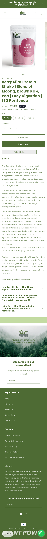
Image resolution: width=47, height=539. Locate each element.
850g (6, 118)
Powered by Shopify (31, 529)
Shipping (16, 109)
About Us (9, 410)
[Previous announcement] (4, 4)
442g (28, 118)
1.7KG (17, 118)
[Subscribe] (37, 380)
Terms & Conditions (14, 441)
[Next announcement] (42, 4)
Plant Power (19, 529)
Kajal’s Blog (10, 415)
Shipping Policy (11, 452)
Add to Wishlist (19, 152)
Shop (7, 399)
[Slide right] (28, 74)
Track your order (12, 435)
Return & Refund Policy (15, 457)
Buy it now (23, 144)
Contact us (10, 420)
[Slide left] (18, 74)
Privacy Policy (11, 446)
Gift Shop (9, 404)
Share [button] (6, 159)
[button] (4, 13)
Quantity (5, 123)
